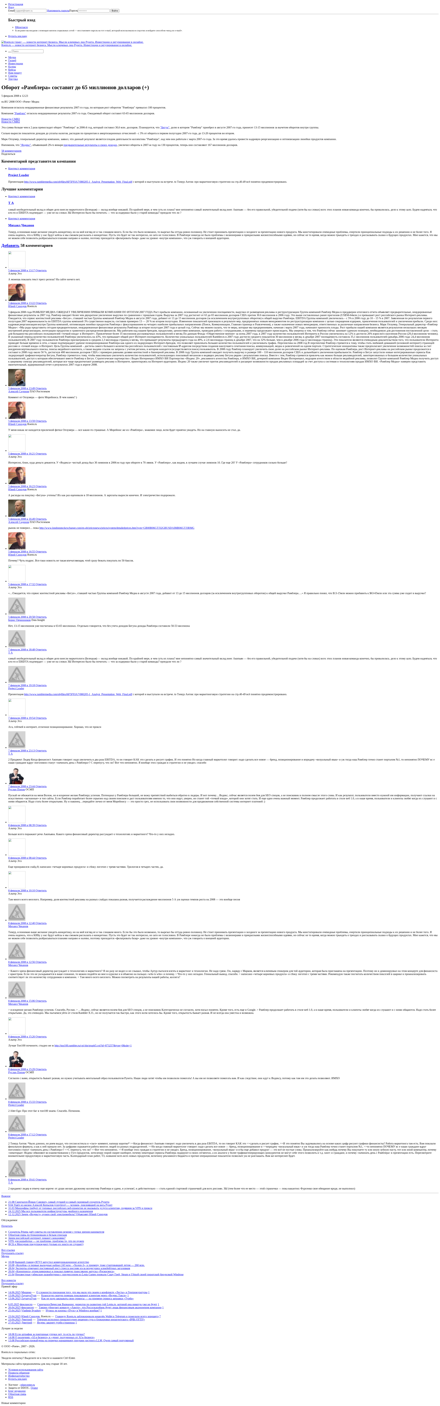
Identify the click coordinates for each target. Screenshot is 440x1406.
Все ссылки (8, 1250)
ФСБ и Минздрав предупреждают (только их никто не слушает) (45, 1244)
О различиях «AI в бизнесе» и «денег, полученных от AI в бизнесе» (51, 1337)
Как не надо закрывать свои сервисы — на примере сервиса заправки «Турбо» (87, 1298)
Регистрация (15, 4)
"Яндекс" (25, 145)
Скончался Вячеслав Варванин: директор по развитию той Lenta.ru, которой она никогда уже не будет (97, 1304)
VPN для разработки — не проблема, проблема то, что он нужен (46, 1241)
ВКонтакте (21, 27)
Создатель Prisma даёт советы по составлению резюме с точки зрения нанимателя (56, 1231)
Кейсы (12, 69)
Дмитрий (26, 1319)
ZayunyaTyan (28, 1295)
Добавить (10, 245)
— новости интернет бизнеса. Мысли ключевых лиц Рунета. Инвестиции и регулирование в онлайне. (66, 45)
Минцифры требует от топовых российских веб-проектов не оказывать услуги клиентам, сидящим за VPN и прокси (80, 1208)
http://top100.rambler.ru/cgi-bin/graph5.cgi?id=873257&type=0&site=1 (93, 1045)
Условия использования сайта (25, 1369)
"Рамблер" (20, 113)
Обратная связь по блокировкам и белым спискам (37, 1234)
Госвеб (12, 60)
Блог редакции (17, 1391)
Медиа (12, 57)
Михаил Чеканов (21, 225)
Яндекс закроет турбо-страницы (56, 1322)
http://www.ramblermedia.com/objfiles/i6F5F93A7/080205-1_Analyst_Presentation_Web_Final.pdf (78, 181)
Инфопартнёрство (19, 1375)
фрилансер (26, 1304)
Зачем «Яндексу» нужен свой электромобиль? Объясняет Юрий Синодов (58, 1214)
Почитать (7, 1226)
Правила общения (18, 1372)
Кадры (12, 66)
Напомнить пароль (58, 10)
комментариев (11, 150)
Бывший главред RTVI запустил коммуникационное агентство (52, 1262)
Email (11, 10)
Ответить (41, 270)
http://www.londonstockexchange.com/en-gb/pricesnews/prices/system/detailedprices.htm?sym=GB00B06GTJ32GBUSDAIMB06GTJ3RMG (116, 527)
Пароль (62, 10)
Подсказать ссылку (12, 1253)
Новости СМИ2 (10, 119)
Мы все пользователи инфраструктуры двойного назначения (50, 1211)
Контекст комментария (21, 168)
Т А (11, 203)
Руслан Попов (16, 789)
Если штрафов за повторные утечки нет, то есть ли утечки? (46, 1334)
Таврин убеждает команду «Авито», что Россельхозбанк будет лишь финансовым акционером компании (100, 1307)
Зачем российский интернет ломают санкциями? (36, 1238)
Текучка (13, 79)
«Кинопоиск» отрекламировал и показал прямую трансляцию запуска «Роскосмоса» (64, 1271)
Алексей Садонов (18, 391)
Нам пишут (15, 72)
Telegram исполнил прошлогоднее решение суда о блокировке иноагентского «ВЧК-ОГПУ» (91, 1319)
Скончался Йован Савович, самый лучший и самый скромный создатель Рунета (58, 1201)
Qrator (34, 1387)
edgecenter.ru (27, 1384)
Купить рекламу (17, 36)
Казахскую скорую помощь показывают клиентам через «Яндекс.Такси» (84, 1295)
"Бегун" (164, 127)
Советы (12, 75)
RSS (10, 1397)
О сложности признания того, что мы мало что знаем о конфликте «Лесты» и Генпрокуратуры (91, 1292)
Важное (5, 1196)
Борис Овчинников (19, 620)
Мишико (26, 1292)
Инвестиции (15, 63)
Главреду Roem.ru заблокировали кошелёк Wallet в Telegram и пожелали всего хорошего (107, 1316)
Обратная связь (17, 1394)
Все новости (8, 1280)
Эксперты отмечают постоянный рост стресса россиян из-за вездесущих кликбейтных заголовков (72, 1268)
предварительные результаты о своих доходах (90, 145)
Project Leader (18, 175)
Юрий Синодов (17, 306)
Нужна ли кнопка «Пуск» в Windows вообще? (73, 1310)
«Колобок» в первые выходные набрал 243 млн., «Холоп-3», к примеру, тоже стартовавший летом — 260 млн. (80, 1265)
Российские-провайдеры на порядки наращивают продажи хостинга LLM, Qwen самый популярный (71, 1340)
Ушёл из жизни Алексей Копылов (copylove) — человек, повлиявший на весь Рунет (60, 1205)
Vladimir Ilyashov (31, 1310)
